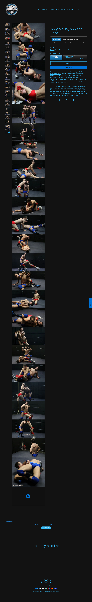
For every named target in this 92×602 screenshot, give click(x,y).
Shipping (52, 49)
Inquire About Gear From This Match (70, 39)
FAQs (23, 585)
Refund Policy (54, 585)
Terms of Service (37, 585)
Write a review (46, 527)
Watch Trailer (56, 39)
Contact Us (29, 585)
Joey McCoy (64, 72)
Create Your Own (48, 9)
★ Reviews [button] (90, 303)
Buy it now (69, 67)
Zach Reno (70, 88)
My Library (72, 585)
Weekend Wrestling (55, 73)
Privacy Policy (46, 585)
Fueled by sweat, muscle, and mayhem (52, 591)
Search (19, 585)
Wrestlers (70, 9)
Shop (37, 9)
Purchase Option (55, 53)
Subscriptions (60, 9)
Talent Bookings (64, 585)
